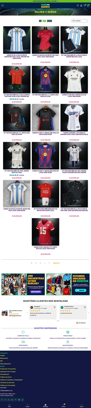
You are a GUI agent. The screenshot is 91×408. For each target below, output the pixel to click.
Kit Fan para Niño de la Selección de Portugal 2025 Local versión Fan (17, 95)
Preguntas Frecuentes (8, 369)
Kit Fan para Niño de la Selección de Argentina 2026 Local (74, 56)
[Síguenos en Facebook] (1, 399)
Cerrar (2, 1)
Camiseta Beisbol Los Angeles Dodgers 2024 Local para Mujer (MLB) (74, 133)
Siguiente (56, 263)
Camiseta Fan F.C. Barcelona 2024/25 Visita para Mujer (45, 133)
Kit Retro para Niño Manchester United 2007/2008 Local (45, 209)
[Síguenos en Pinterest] (15, 399)
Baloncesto (4, 358)
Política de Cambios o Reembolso (11, 380)
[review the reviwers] (54, 307)
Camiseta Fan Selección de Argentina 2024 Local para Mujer (16, 209)
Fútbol (2, 355)
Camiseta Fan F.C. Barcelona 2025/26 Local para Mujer (45, 171)
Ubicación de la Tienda (7, 371)
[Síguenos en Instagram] (8, 399)
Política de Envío (5, 377)
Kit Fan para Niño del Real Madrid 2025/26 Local (17, 171)
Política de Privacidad (7, 385)
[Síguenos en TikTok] (22, 399)
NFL (1, 361)
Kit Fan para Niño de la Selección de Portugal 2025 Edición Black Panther (74, 209)
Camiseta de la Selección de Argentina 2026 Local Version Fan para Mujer (16, 56)
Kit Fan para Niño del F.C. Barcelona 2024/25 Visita (17, 133)
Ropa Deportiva (5, 364)
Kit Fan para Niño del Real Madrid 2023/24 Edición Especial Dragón (74, 171)
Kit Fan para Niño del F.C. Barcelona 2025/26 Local (45, 95)
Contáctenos (4, 374)
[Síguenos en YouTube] (19, 399)
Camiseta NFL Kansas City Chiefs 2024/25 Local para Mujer (45, 247)
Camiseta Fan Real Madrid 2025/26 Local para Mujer (74, 95)
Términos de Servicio (7, 382)
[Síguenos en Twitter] (5, 399)
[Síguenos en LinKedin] (12, 399)
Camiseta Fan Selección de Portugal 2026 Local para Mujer (45, 56)
